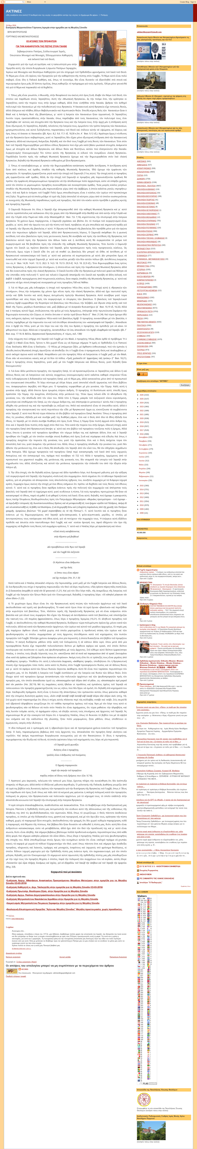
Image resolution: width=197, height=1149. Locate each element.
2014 (142, 490)
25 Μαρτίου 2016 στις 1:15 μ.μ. (21, 948)
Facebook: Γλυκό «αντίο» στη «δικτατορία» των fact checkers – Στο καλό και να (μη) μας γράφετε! (167, 646)
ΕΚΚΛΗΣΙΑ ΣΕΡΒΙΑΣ (145, 235)
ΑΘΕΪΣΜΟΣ (141, 161)
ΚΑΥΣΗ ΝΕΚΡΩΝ (144, 277)
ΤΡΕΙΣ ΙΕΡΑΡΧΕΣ (144, 353)
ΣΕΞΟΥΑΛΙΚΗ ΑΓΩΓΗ (145, 332)
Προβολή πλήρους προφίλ (16, 976)
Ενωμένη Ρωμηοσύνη (149, 870)
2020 (142, 418)
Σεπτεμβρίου (144, 449)
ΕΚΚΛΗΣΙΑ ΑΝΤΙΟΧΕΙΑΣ (147, 193)
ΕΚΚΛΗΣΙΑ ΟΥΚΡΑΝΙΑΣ (146, 221)
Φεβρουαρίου (144, 476)
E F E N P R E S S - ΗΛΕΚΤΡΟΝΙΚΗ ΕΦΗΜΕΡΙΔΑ (160, 866)
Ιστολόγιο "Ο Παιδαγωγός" (151, 883)
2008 (142, 513)
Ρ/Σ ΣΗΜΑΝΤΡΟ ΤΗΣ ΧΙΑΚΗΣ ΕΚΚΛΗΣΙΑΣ (157, 878)
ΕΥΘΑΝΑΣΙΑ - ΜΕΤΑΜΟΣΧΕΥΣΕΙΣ (151, 259)
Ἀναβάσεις (144, 642)
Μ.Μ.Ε (139, 294)
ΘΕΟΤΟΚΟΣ (142, 263)
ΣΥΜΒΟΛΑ (141, 336)
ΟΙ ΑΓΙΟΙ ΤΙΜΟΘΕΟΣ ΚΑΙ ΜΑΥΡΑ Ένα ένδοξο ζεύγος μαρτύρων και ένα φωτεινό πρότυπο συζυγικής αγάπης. (166, 608)
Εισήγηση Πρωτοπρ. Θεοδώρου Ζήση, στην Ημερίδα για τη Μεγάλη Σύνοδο (47, 891)
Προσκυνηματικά (147, 684)
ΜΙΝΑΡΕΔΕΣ (142, 301)
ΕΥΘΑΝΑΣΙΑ (142, 256)
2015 (142, 486)
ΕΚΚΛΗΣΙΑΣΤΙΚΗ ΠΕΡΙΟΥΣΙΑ (149, 245)
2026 (142, 395)
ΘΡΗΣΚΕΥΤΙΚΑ (143, 266)
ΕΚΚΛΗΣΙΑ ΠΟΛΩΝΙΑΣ (146, 224)
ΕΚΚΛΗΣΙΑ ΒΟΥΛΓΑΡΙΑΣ (147, 196)
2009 (142, 509)
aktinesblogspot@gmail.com (149, 32)
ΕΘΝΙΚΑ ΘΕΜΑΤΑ (144, 182)
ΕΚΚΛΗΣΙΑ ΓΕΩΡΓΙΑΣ (146, 200)
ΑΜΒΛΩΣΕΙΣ (142, 165)
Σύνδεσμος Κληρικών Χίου (151, 604)
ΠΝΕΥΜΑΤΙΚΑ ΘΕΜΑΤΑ (146, 322)
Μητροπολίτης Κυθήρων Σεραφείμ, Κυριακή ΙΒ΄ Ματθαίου (157, 771)
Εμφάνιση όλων (185, 886)
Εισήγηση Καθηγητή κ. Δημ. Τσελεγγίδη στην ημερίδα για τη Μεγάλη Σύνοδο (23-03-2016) (55, 887)
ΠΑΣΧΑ (140, 318)
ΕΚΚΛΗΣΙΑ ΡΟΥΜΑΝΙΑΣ (147, 228)
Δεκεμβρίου (143, 437)
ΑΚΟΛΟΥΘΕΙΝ (145, 874)
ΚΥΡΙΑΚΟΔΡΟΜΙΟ (144, 287)
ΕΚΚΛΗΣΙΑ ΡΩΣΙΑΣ (145, 231)
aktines (24, 969)
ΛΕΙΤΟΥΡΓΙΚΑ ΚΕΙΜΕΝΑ (147, 290)
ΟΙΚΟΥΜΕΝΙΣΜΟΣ (17, 918)
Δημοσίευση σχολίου (14, 953)
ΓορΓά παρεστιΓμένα (148, 570)
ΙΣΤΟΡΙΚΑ (141, 270)
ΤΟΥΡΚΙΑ (141, 350)
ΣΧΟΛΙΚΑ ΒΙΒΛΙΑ (144, 343)
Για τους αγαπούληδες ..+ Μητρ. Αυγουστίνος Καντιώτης (157, 850)
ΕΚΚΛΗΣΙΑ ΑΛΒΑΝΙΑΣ (146, 189)
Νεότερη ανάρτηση (13, 957)
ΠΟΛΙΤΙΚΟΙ (141, 325)
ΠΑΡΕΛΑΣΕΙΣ (142, 315)
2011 (142, 501)
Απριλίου (142, 469)
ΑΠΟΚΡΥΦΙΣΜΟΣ (144, 168)
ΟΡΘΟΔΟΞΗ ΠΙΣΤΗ (145, 311)
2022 (142, 411)
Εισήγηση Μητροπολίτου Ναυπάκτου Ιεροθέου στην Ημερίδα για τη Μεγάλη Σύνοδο (52, 899)
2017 (142, 430)
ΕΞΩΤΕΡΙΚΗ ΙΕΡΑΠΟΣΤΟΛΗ (148, 252)
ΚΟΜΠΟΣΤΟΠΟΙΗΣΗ (145, 280)
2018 (142, 426)
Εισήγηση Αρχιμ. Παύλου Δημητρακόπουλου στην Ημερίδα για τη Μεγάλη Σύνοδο (51, 895)
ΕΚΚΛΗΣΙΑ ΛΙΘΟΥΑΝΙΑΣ (147, 214)
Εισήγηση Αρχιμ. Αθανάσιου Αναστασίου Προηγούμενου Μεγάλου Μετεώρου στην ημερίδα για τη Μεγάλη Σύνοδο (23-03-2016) (66, 882)
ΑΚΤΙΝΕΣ (14, 11)
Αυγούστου (143, 453)
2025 (142, 399)
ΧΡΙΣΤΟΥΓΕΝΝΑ (143, 357)
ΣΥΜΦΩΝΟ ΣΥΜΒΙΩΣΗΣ (147, 339)
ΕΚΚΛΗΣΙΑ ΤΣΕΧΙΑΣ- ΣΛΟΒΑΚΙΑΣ (151, 238)
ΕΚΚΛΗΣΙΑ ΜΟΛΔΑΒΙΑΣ (147, 217)
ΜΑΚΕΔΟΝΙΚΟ (143, 297)
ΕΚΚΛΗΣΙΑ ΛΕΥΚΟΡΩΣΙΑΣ (148, 210)
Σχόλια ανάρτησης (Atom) (26, 962)
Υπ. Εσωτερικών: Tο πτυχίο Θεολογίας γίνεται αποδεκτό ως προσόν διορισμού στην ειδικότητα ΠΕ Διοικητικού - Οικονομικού (167, 587)
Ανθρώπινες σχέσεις (147, 572)
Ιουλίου (142, 457)
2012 (142, 497)
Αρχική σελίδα (65, 957)
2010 (142, 505)
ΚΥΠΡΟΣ (140, 284)
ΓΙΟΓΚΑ (140, 175)
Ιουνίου (142, 461)
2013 (142, 493)
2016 (142, 434)
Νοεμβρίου (143, 441)
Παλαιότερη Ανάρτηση (118, 957)
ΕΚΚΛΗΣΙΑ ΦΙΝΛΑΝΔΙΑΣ (147, 242)
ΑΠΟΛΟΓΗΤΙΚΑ (143, 172)
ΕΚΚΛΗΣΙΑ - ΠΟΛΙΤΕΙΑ (146, 186)
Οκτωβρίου (143, 445)
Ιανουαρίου (143, 480)
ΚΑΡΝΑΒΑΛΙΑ (142, 273)
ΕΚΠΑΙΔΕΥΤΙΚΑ (143, 249)
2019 (142, 422)
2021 (142, 415)
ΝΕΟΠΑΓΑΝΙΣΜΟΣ (144, 304)
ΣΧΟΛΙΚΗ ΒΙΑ (142, 346)
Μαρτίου (142, 472)
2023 (142, 407)
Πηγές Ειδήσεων (146, 686)
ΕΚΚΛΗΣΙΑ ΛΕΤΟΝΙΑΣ (146, 207)
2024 (142, 403)
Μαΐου (141, 465)
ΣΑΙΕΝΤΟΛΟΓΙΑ (143, 329)
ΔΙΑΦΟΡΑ (141, 179)
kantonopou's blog (147, 625)
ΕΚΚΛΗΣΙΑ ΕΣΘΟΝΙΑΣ (146, 203)
